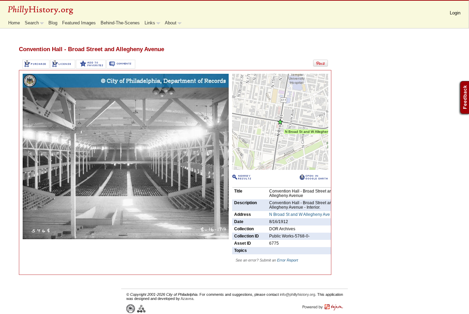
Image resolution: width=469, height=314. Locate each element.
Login (455, 12)
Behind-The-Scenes (120, 22)
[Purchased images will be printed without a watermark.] (35, 64)
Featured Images (79, 22)
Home (14, 22)
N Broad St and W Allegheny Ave (299, 214)
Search (32, 22)
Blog (52, 22)
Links (150, 22)
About (170, 22)
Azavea (187, 298)
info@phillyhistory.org (297, 294)
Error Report (287, 260)
